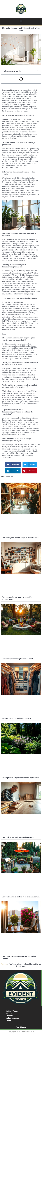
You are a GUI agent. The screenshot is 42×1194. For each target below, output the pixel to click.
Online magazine (12, 1018)
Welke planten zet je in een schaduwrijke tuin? (20, 778)
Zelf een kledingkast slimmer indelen (16, 718)
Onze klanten (21, 1027)
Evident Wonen (12, 1011)
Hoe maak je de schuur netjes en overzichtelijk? (20, 538)
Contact (9, 1020)
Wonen (4, 964)
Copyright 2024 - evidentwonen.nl (21, 1032)
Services (9, 1013)
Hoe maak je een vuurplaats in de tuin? (17, 659)
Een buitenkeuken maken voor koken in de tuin (21, 897)
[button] (21, 21)
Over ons (9, 1016)
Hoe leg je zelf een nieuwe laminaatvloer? (18, 837)
